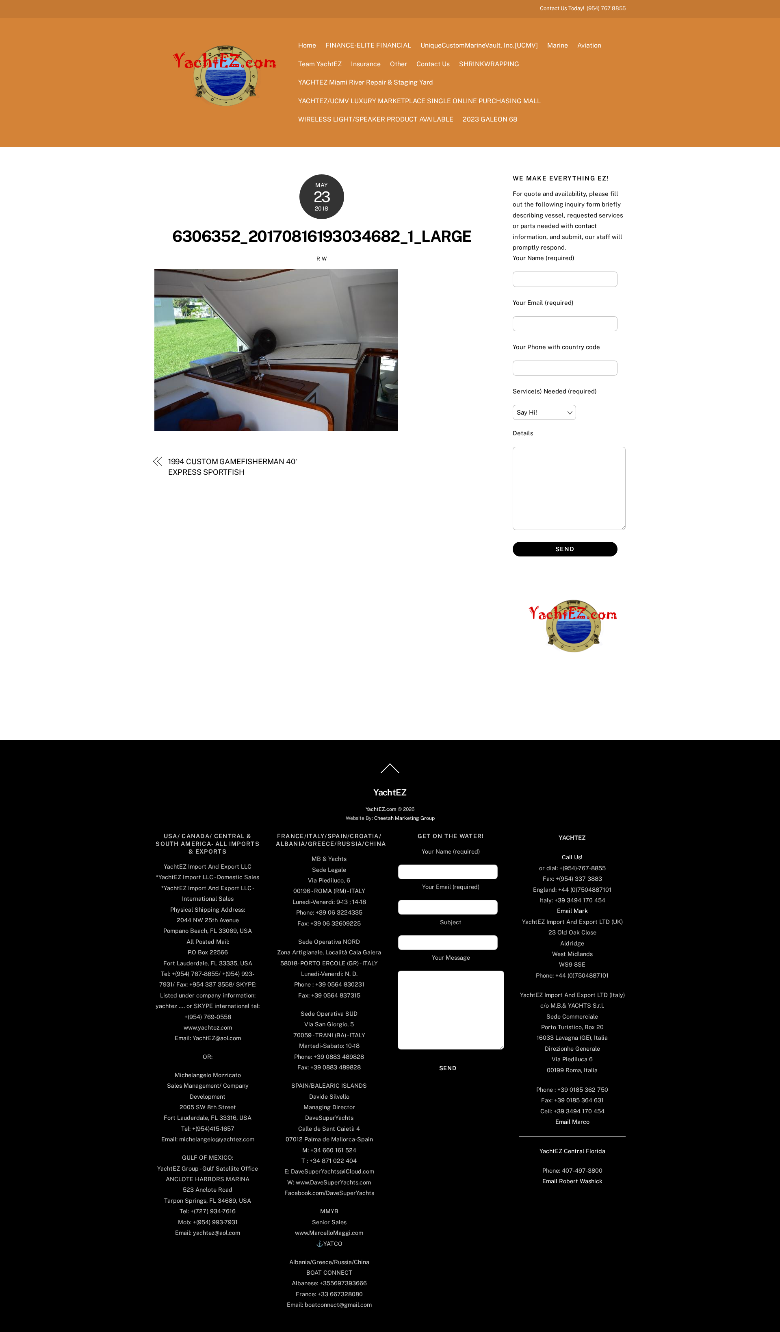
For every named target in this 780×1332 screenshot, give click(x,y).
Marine (557, 45)
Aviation (589, 45)
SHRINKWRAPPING (489, 64)
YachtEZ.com (381, 809)
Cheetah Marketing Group (404, 818)
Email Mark (572, 910)
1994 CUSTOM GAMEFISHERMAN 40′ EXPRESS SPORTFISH (232, 466)
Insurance (366, 64)
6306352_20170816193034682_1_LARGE (321, 236)
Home (307, 45)
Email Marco (572, 1121)
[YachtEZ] (220, 128)
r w (321, 259)
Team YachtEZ (320, 64)
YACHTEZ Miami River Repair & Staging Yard (365, 82)
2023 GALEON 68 (490, 119)
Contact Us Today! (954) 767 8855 (583, 8)
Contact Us (433, 64)
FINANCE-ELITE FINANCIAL (368, 45)
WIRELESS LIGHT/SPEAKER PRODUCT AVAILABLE (375, 119)
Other (398, 64)
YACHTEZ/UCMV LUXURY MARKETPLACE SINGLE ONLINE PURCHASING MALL (419, 101)
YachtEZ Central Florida (572, 1150)
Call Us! (572, 857)
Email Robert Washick (572, 1181)
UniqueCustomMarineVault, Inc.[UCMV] (479, 45)
